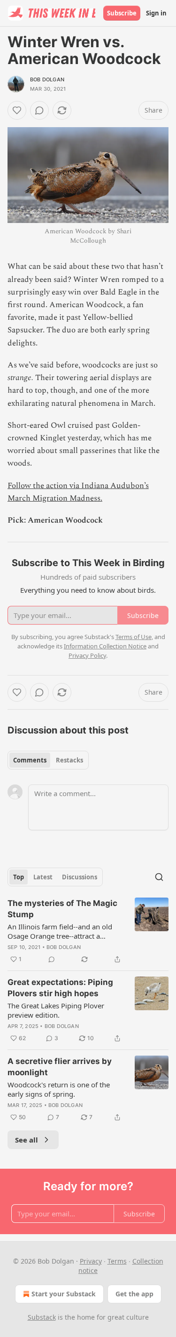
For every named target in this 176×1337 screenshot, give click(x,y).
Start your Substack (63, 1293)
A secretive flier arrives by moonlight (60, 1067)
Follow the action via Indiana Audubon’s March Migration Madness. (78, 492)
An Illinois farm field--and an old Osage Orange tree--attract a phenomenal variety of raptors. (60, 931)
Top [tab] (18, 877)
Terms (117, 1261)
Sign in (156, 13)
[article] (88, 931)
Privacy (91, 1261)
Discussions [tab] (79, 877)
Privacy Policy (87, 655)
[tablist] (48, 760)
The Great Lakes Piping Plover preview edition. (56, 1010)
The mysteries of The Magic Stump (62, 909)
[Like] (17, 110)
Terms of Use (133, 637)
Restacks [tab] (69, 760)
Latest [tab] (43, 877)
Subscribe (122, 13)
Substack (42, 1317)
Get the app (134, 1293)
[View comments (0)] (39, 110)
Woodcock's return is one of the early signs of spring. (59, 1089)
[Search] (159, 877)
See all (26, 1139)
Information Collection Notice (105, 646)
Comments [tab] (29, 760)
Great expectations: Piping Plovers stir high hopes (60, 988)
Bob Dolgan (47, 79)
